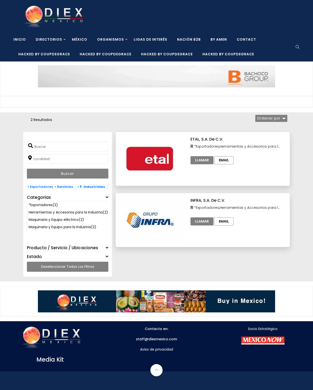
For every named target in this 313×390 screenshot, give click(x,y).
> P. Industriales (91, 186)
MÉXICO (79, 39)
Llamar (202, 160)
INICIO (19, 39)
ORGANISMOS (110, 39)
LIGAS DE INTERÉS (150, 39)
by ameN (219, 39)
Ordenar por (268, 118)
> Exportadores (40, 186)
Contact (246, 39)
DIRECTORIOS (49, 39)
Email (224, 160)
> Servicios (64, 186)
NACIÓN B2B (189, 39)
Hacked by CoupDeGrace (44, 54)
